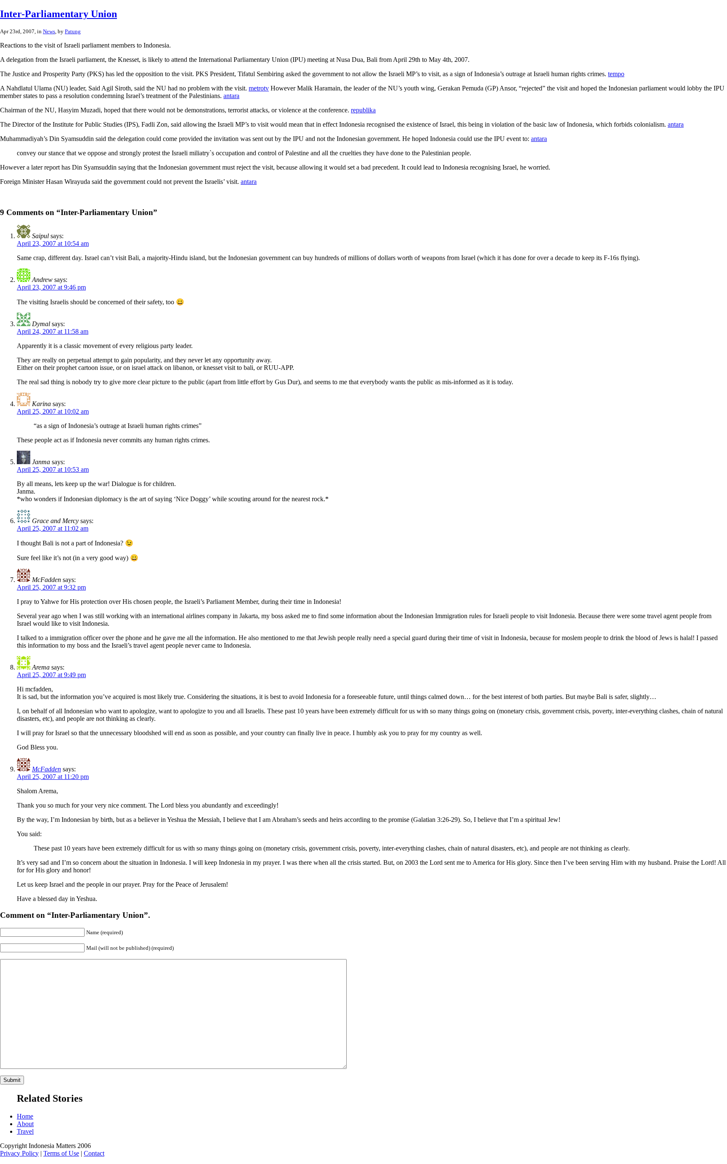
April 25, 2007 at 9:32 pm (51, 587)
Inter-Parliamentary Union (58, 13)
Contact (94, 1153)
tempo (616, 73)
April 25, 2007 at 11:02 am (52, 528)
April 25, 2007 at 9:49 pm (51, 674)
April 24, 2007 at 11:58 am (52, 331)
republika (363, 110)
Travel (25, 1131)
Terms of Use (61, 1153)
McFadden (46, 769)
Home (25, 1116)
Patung (73, 31)
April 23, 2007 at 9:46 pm (51, 287)
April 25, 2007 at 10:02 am (53, 411)
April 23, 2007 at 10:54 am (53, 243)
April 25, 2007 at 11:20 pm (53, 776)
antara (231, 95)
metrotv (259, 88)
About (25, 1123)
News (49, 31)
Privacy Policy (19, 1153)
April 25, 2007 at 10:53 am (53, 469)
